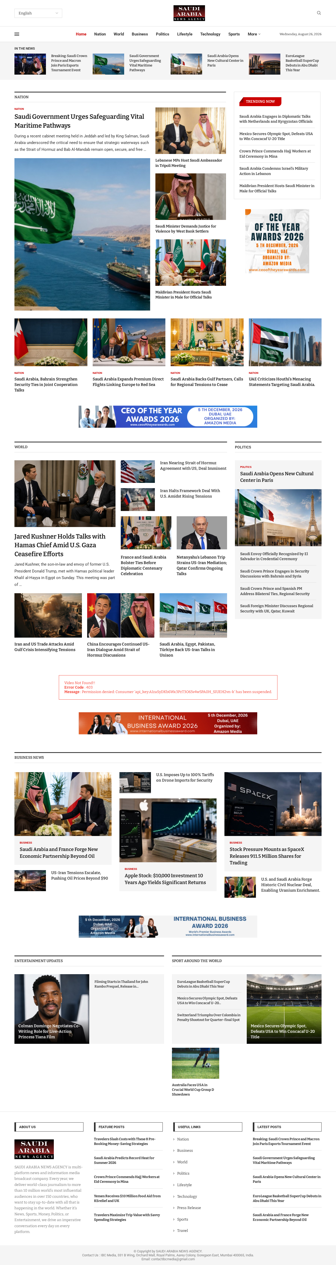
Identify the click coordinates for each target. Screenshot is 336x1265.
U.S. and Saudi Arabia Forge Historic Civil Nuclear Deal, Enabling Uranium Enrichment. (290, 885)
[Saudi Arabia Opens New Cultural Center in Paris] (186, 64)
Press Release (189, 1208)
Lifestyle (184, 34)
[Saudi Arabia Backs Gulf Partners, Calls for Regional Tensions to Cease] (207, 353)
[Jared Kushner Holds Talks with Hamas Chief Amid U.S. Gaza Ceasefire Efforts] (65, 524)
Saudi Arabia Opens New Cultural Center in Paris (225, 60)
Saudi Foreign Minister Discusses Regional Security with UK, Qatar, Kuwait (276, 608)
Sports (234, 34)
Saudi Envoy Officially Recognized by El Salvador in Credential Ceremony (274, 556)
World (119, 34)
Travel (182, 1230)
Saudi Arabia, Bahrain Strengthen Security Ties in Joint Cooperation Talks (46, 385)
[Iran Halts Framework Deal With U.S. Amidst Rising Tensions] (138, 499)
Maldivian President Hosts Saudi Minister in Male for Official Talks (276, 188)
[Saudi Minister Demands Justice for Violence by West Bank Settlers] (190, 203)
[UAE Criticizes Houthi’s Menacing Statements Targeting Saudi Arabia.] (285, 353)
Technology (210, 34)
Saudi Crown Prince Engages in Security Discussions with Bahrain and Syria (274, 574)
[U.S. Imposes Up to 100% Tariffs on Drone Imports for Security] (135, 782)
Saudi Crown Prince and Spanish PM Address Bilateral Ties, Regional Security (275, 591)
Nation (100, 34)
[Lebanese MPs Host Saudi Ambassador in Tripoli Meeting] (190, 137)
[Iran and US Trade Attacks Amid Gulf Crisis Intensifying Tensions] (48, 623)
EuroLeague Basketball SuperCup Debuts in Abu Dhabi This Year (203, 984)
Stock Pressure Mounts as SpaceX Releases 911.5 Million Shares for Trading (267, 855)
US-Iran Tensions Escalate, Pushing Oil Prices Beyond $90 (79, 875)
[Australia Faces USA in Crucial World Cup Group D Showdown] (195, 1072)
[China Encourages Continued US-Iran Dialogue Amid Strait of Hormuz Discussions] (121, 625)
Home (81, 34)
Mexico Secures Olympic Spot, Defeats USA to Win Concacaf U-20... (207, 1000)
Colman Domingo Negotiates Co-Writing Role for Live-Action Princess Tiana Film (49, 1031)
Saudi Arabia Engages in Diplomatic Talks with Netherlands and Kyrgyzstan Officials (276, 119)
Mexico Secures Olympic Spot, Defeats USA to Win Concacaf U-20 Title (276, 136)
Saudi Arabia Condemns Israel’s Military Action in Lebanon (273, 171)
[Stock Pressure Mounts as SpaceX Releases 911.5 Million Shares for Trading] (273, 821)
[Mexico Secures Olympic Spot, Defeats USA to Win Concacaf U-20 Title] (284, 1009)
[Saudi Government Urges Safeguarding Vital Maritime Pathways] (108, 64)
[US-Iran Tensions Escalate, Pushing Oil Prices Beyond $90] (30, 880)
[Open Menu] (16, 34)
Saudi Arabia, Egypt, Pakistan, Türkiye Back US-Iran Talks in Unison (187, 650)
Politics (162, 34)
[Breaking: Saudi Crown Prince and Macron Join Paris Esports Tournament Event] (30, 64)
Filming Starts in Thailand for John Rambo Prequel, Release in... (121, 984)
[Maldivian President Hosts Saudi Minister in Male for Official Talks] (190, 269)
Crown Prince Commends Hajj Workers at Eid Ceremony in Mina (275, 154)
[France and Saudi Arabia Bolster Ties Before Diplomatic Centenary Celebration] (146, 546)
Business (140, 34)
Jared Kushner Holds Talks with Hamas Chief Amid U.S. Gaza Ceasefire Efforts (60, 545)
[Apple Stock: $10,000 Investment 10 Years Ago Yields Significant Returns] (168, 844)
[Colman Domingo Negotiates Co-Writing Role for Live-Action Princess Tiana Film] (51, 1009)
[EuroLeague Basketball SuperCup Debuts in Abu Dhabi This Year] (264, 64)
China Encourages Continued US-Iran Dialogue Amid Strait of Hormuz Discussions (118, 650)
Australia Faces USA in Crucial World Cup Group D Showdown (193, 1089)
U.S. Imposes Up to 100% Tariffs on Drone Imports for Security (185, 777)
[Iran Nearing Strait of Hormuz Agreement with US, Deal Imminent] (138, 471)
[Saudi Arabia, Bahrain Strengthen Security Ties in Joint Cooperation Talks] (50, 355)
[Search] (319, 13)
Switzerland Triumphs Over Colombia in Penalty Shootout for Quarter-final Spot (208, 1017)
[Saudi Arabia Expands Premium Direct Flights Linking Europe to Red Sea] (129, 353)
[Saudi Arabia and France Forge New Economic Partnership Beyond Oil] (63, 818)
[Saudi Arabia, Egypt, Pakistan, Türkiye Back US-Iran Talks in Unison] (193, 625)
